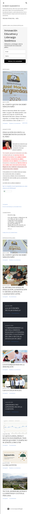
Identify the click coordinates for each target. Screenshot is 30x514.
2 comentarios (12, 445)
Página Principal (9, 18)
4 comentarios (15, 411)
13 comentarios (12, 296)
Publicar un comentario (15, 123)
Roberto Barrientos (11, 6)
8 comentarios (15, 341)
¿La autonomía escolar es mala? (13, 309)
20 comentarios (15, 313)
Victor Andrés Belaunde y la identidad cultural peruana (15, 493)
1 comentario (12, 393)
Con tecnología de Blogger (16, 508)
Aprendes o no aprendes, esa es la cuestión (13, 407)
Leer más (24, 123)
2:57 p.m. (10, 228)
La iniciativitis (9, 465)
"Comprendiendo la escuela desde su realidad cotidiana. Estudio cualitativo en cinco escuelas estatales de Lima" (14, 333)
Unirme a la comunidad (15, 61)
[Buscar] (26, 2)
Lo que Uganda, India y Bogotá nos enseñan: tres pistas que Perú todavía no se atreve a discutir (15, 439)
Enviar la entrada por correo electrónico (12, 206)
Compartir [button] (5, 123)
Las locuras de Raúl (12, 390)
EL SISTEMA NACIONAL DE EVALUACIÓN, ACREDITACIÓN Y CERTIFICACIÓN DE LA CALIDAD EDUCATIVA (15, 290)
